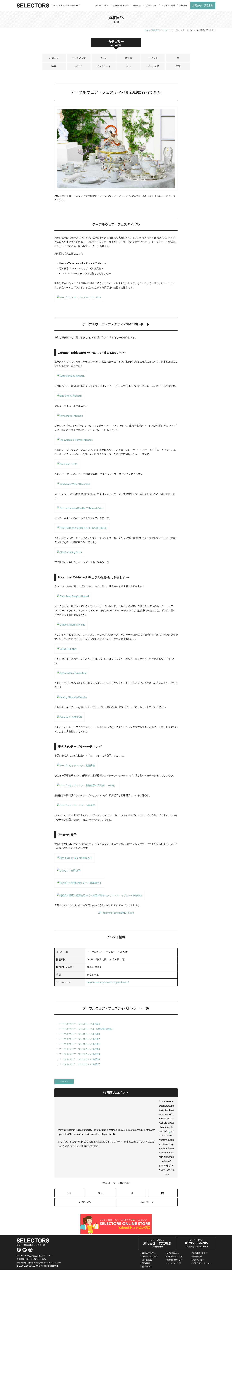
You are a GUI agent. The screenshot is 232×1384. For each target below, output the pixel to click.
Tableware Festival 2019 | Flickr (117, 912)
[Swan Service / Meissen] (70, 378)
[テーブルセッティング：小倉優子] (76, 807)
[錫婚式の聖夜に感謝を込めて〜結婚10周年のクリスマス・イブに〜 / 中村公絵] (99, 898)
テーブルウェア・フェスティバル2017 (79, 1064)
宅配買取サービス (174, 1256)
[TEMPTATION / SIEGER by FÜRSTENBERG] (82, 530)
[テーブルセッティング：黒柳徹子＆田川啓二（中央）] (86, 788)
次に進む (145, 1202)
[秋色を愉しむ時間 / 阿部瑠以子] (74, 860)
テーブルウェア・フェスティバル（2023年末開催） (86, 1029)
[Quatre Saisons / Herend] (71, 627)
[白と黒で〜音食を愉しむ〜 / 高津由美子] (79, 885)
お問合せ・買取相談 (203, 5)
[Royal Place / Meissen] (69, 418)
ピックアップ (78, 58)
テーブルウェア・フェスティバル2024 (79, 1023)
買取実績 (137, 5)
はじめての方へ (101, 5)
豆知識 (128, 58)
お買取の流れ (151, 5)
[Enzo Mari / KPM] (67, 466)
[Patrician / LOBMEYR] (69, 719)
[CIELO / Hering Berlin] (69, 554)
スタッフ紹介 (198, 1260)
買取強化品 (147, 1260)
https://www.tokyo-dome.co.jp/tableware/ (108, 982)
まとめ (103, 58)
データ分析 (153, 66)
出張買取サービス (174, 1260)
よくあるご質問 (168, 5)
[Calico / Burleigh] (66, 651)
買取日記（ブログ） (200, 1253)
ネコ (128, 66)
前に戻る (86, 1202)
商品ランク (147, 1266)
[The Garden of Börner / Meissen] (74, 442)
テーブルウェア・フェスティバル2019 (79, 1054)
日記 (178, 66)
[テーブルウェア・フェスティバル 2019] (78, 300)
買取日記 (183, 5)
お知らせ (54, 58)
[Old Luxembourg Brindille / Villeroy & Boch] (80, 510)
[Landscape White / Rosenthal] (73, 486)
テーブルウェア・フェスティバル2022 (79, 1039)
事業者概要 (197, 1256)
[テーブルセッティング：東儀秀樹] (76, 768)
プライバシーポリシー (201, 1263)
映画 (53, 66)
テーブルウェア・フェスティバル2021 (79, 1044)
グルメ (78, 66)
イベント (153, 58)
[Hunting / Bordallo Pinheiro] (71, 699)
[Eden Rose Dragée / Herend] (72, 598)
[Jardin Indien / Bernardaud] (71, 675)
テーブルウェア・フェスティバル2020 (79, 1049)
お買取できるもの (120, 5)
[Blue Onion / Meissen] (69, 398)
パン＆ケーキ (103, 66)
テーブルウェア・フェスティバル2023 (79, 1034)
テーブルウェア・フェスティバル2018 (79, 1059)
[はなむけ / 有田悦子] (68, 873)
